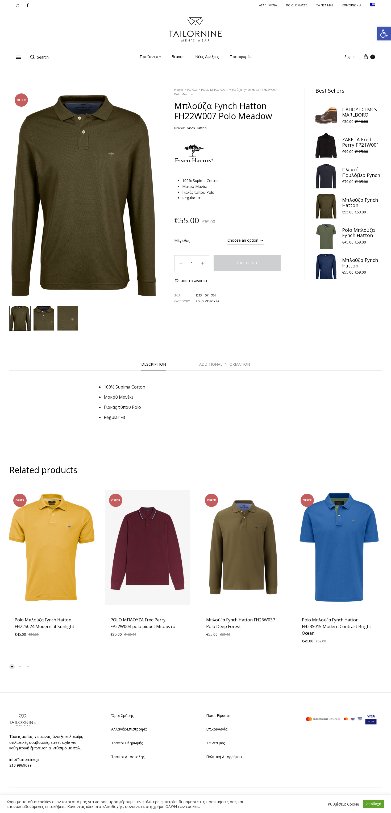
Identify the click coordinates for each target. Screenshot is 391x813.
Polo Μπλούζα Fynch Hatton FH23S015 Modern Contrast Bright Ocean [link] (336, 626)
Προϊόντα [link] (149, 56)
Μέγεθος (182, 240)
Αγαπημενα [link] (268, 5)
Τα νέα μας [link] (324, 5)
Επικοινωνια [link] (351, 5)
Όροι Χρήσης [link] (122, 715)
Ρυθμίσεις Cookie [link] (343, 804)
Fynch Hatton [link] (196, 128)
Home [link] (178, 90)
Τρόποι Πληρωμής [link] (127, 742)
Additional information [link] (224, 364)
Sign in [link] (350, 56)
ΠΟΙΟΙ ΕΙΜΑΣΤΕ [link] (296, 5)
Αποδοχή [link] (373, 803)
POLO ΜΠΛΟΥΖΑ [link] (213, 90)
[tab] (153, 365)
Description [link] (153, 364)
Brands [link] (178, 56)
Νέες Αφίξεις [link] (207, 56)
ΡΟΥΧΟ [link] (192, 90)
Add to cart (246, 263)
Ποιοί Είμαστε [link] (218, 715)
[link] (384, 33)
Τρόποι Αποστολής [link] (127, 756)
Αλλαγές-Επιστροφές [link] (129, 729)
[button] (12, 666)
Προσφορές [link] (241, 56)
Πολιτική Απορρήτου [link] (224, 756)
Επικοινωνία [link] (216, 729)
